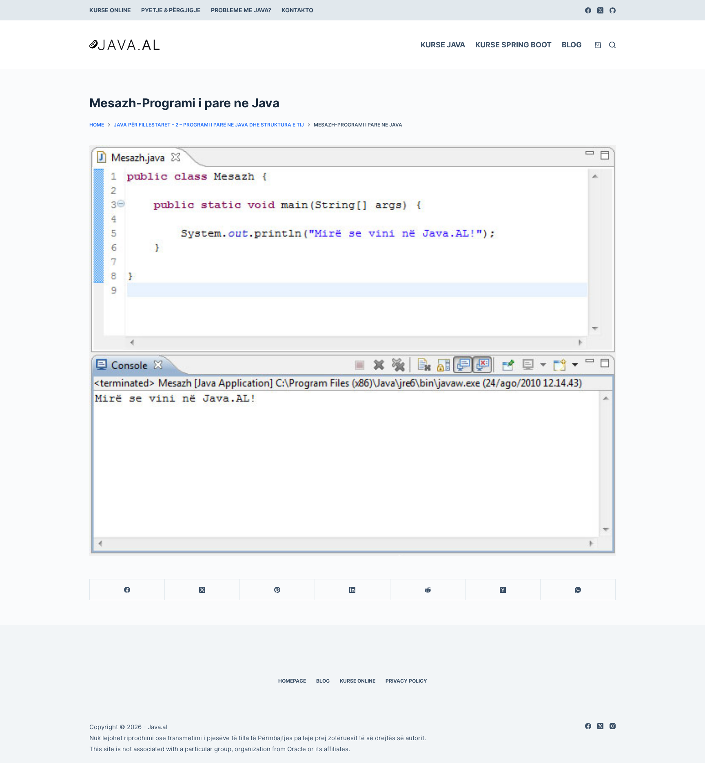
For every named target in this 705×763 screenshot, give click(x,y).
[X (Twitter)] (600, 10)
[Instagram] (613, 726)
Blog (572, 44)
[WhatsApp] (578, 589)
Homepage (292, 681)
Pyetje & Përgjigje (171, 10)
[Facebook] (588, 10)
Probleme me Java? (241, 10)
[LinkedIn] (352, 589)
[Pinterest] (277, 589)
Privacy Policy (406, 681)
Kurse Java (443, 44)
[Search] (612, 45)
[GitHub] (613, 10)
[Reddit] (428, 589)
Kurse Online (110, 10)
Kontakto (297, 10)
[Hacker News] (503, 589)
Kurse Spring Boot (513, 44)
